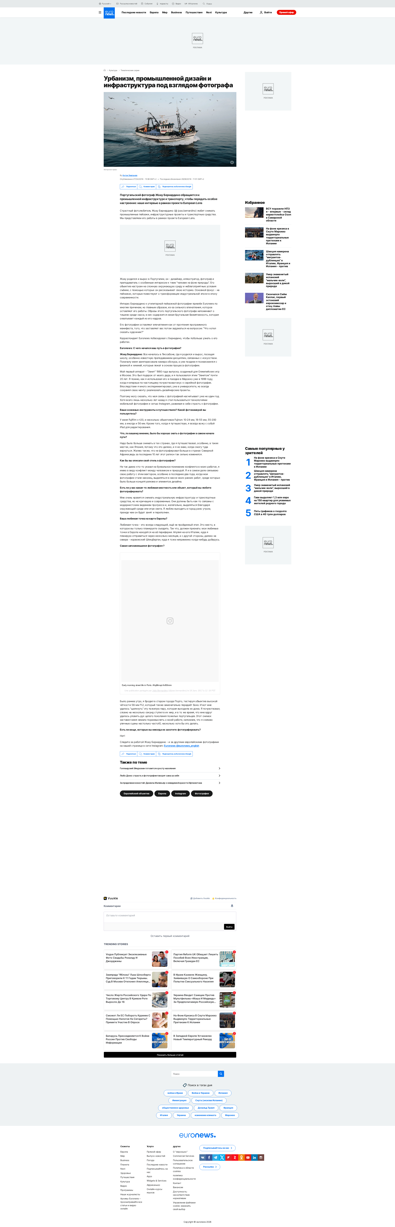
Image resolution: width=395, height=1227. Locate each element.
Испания (223, 1093)
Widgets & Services (156, 1180)
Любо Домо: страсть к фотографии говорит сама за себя (149, 775)
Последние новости (134, 12)
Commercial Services (183, 1156)
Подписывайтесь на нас (216, 1148)
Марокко (230, 1115)
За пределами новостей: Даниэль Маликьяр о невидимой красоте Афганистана (161, 783)
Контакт (177, 1183)
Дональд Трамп (206, 1108)
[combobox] (219, 3)
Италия (164, 1115)
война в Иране (175, 1093)
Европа (154, 12)
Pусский (105, 3)
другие (176, 1146)
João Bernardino (160, 690)
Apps (149, 1176)
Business (176, 12)
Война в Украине (201, 1093)
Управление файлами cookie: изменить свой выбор (184, 1205)
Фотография (202, 793)
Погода (150, 1160)
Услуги (150, 1146)
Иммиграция (179, 1100)
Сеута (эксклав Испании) (209, 1100)
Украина (181, 1115)
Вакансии (178, 1187)
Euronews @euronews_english (181, 745)
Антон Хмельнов (130, 175)
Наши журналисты (130, 1194)
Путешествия (194, 12)
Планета (124, 1164)
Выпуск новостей (156, 1156)
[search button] (203, 3)
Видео (123, 1186)
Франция (228, 1108)
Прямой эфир (286, 12)
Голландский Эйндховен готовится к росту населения (147, 768)
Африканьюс (153, 1185)
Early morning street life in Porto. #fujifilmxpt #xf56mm (147, 685)
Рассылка (208, 1167)
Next (209, 12)
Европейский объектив (136, 793)
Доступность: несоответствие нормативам (181, 1195)
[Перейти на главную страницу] (109, 13)
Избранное (255, 202)
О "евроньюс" (180, 1151)
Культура (221, 12)
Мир (164, 12)
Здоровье (125, 1173)
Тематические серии (130, 70)
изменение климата (205, 1115)
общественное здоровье (175, 1108)
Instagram (180, 793)
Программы (126, 1190)
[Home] (105, 70)
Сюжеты (125, 1146)
